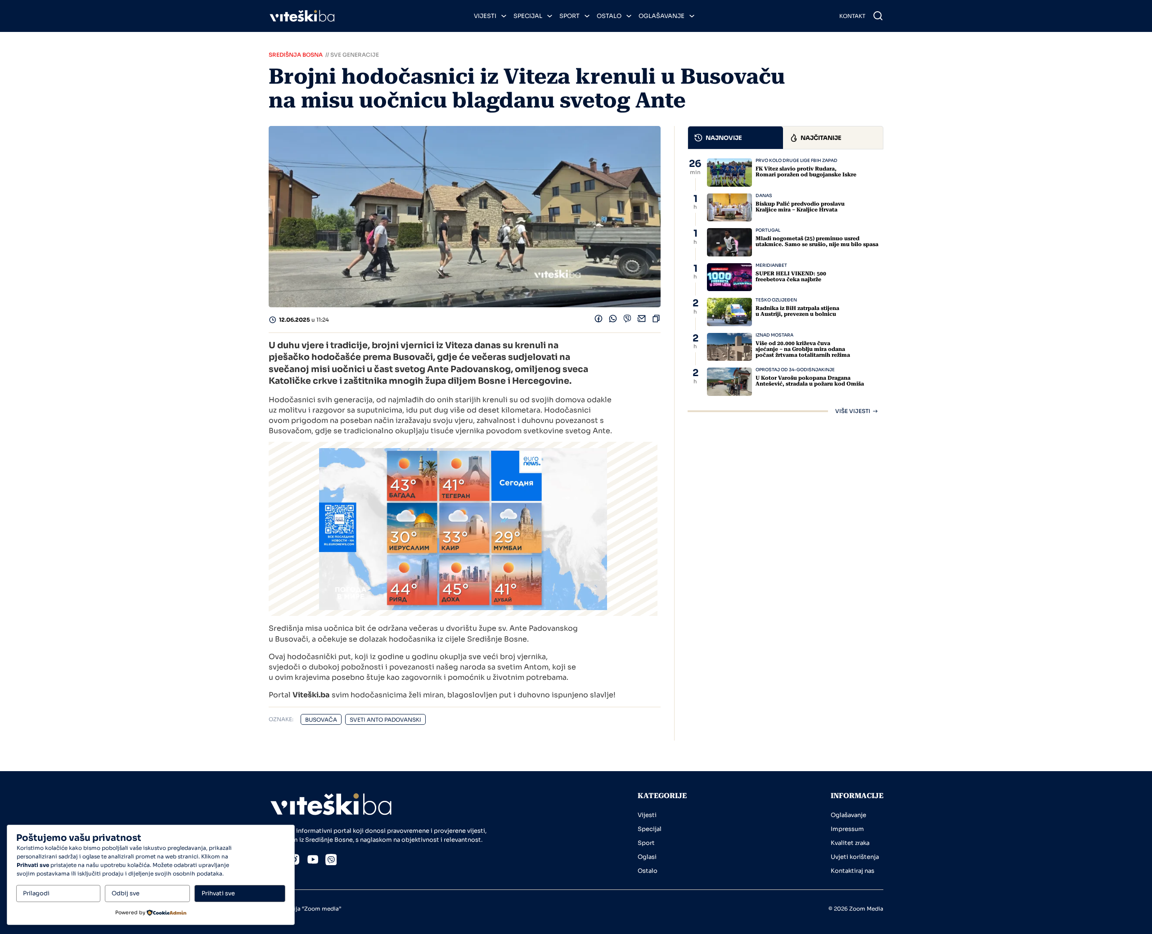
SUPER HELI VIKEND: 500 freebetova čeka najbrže (791, 276)
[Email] (641, 320)
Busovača (321, 719)
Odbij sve (126, 893)
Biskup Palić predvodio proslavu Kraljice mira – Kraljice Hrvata (800, 207)
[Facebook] (598, 320)
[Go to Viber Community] (331, 861)
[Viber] (627, 320)
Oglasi (647, 857)
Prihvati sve (218, 893)
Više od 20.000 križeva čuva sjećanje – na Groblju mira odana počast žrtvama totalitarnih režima (803, 349)
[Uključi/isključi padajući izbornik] (504, 16)
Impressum (847, 829)
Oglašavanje (661, 16)
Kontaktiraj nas (852, 871)
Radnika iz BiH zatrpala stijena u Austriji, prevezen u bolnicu (797, 311)
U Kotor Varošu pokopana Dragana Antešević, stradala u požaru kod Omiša (810, 381)
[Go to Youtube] (312, 861)
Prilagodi (36, 893)
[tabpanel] (785, 286)
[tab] (735, 137)
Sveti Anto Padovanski (385, 719)
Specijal (527, 16)
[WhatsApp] (612, 320)
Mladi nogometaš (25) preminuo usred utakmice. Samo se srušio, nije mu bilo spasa (817, 241)
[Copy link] (656, 320)
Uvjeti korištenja (855, 857)
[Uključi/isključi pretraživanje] (878, 15)
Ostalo (609, 16)
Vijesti (485, 16)
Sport (569, 16)
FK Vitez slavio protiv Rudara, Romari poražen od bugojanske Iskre (806, 172)
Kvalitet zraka (850, 843)
